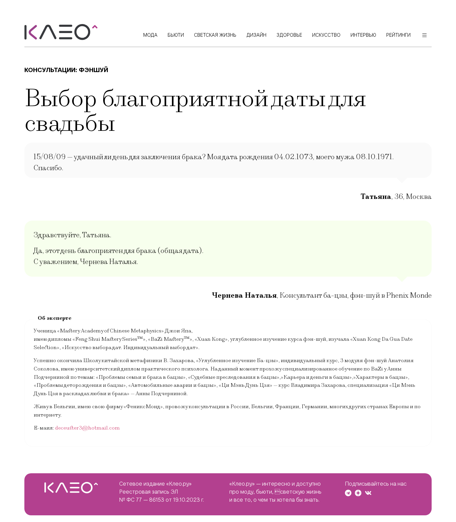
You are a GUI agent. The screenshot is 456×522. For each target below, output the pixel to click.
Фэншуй (93, 70)
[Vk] (368, 493)
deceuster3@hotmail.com (87, 428)
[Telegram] (348, 493)
